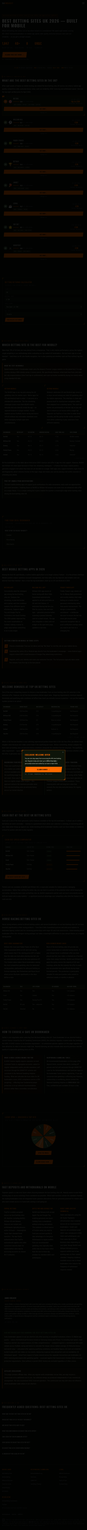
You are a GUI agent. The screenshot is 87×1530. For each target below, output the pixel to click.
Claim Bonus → (43, 769)
